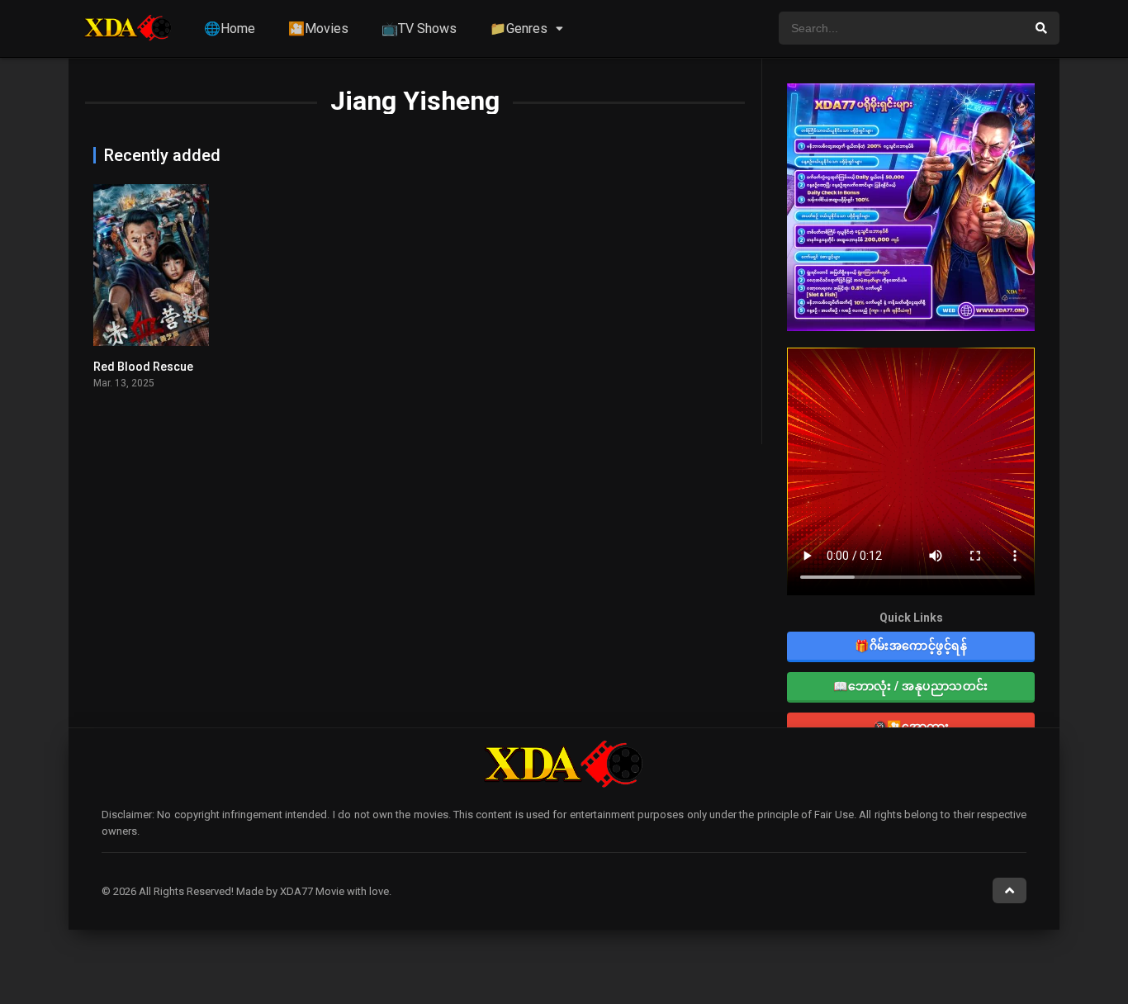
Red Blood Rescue (143, 366)
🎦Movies (318, 28)
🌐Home (229, 28)
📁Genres (518, 28)
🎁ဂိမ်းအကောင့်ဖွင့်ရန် (911, 645)
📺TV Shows (419, 28)
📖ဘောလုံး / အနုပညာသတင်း (910, 686)
